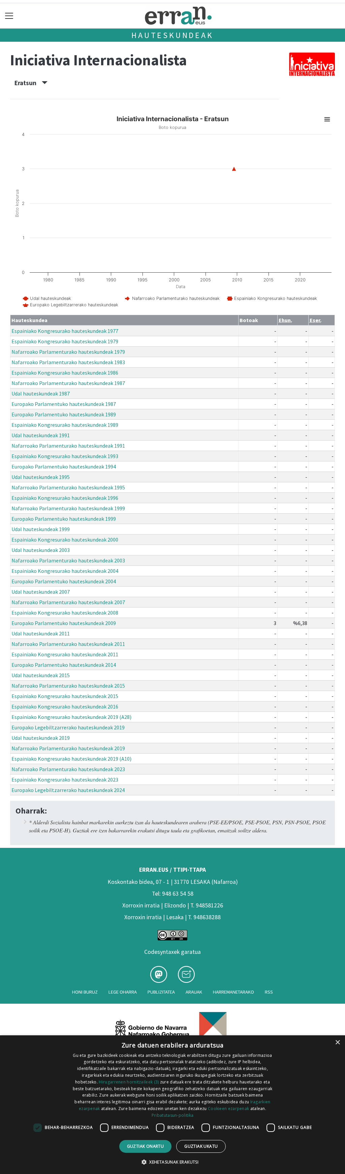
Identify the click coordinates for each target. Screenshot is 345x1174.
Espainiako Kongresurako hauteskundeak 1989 (64, 424)
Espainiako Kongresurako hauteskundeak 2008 (64, 612)
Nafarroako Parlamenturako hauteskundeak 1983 (68, 362)
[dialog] (172, 1104)
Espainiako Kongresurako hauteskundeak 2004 (64, 570)
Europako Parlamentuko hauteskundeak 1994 (63, 466)
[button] (172, 1162)
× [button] (337, 1042)
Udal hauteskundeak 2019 (40, 737)
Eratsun (28, 83)
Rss (269, 992)
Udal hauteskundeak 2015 (40, 675)
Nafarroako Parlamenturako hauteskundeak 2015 (68, 685)
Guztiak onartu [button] (145, 1146)
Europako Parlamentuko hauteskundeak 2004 (63, 581)
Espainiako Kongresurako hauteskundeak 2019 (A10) (71, 758)
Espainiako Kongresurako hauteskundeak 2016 (64, 706)
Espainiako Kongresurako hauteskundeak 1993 (64, 456)
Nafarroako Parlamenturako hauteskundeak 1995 (68, 487)
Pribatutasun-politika (172, 1115)
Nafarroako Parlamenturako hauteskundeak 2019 (68, 748)
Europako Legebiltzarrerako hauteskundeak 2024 (68, 790)
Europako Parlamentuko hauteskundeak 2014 (63, 664)
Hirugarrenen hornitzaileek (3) (129, 1082)
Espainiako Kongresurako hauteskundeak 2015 (64, 696)
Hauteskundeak (172, 35)
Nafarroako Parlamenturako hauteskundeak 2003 (68, 560)
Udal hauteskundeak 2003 (40, 550)
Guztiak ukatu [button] (201, 1146)
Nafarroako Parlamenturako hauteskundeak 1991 (68, 445)
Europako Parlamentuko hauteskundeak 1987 (63, 404)
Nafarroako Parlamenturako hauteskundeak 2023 (68, 769)
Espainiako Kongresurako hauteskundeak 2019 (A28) (71, 717)
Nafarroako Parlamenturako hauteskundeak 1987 (68, 383)
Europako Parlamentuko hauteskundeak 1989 (63, 414)
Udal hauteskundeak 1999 (40, 529)
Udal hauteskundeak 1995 (40, 477)
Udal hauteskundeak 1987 (40, 393)
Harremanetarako (233, 992)
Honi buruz (85, 992)
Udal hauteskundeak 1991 (40, 435)
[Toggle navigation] (9, 16)
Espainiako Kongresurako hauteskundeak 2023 (64, 779)
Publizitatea (161, 992)
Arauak (194, 992)
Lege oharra (122, 992)
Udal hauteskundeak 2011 (40, 633)
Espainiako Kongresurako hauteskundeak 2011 (64, 654)
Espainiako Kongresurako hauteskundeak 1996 (64, 497)
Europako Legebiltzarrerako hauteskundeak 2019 (68, 727)
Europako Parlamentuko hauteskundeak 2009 (63, 623)
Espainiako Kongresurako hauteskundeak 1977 (64, 330)
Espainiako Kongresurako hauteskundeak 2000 (64, 539)
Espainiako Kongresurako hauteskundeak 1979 (64, 341)
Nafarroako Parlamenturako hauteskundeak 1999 (68, 508)
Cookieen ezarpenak (228, 1108)
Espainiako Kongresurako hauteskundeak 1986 (64, 372)
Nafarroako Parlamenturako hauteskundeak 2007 (68, 602)
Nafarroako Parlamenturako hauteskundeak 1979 (68, 351)
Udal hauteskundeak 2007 (40, 591)
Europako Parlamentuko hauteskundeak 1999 (63, 518)
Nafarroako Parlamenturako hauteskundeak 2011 (68, 644)
